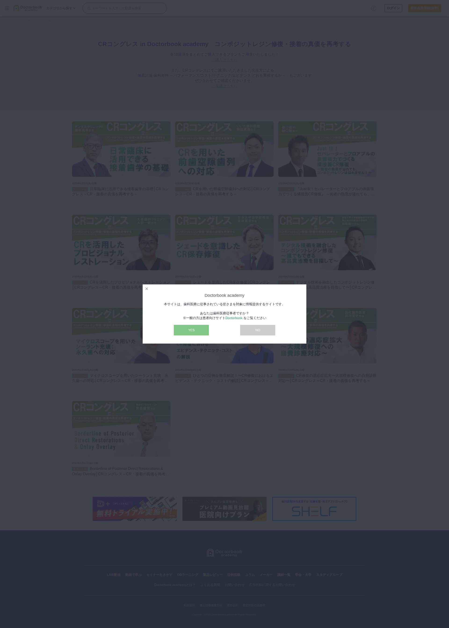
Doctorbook (234, 318)
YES (191, 330)
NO (257, 330)
